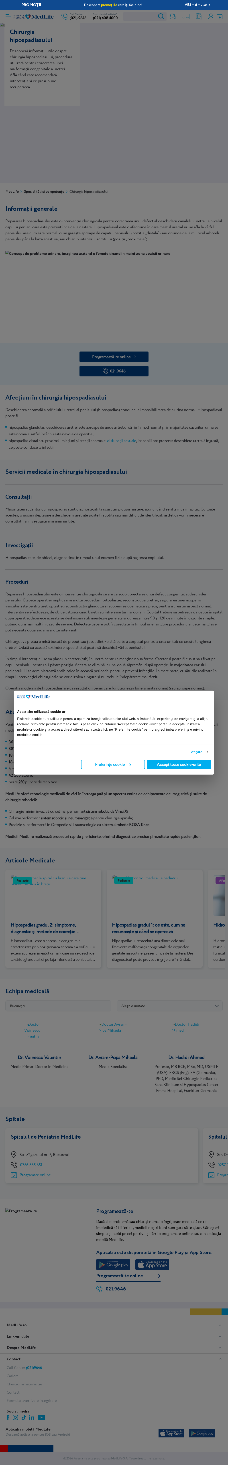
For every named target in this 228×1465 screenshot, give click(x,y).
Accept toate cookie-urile (179, 764)
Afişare (196, 752)
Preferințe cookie (110, 764)
